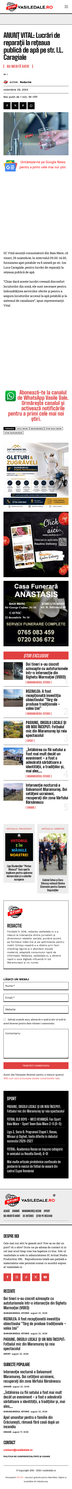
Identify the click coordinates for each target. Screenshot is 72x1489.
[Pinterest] (23, 105)
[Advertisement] (36, 213)
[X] (15, 105)
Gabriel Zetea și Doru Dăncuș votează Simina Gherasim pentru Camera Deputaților (53, 885)
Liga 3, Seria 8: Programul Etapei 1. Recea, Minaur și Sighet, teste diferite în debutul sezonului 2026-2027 (32, 1136)
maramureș (37, 429)
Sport (30, 740)
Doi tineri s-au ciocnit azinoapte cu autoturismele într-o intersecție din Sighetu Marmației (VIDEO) (47, 670)
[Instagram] (17, 1277)
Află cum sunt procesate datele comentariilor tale (31, 1078)
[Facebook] (6, 105)
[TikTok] (26, 1277)
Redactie (25, 82)
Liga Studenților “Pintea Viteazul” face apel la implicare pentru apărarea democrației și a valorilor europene (19, 872)
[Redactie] (6, 82)
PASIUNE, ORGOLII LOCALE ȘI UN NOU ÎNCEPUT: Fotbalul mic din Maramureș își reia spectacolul (46, 729)
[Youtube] (45, 1277)
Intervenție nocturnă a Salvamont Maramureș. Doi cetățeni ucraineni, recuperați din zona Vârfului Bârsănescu (47, 794)
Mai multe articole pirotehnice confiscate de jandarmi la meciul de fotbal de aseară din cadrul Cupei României (34, 1166)
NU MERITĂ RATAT (18, 66)
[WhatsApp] (31, 105)
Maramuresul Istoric (38, 682)
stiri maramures (13, 433)
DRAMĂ (30, 807)
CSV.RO (19, 1477)
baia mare (22, 429)
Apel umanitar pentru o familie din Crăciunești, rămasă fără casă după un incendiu (31, 1422)
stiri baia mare (54, 429)
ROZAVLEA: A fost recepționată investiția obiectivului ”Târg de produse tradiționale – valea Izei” (43, 700)
